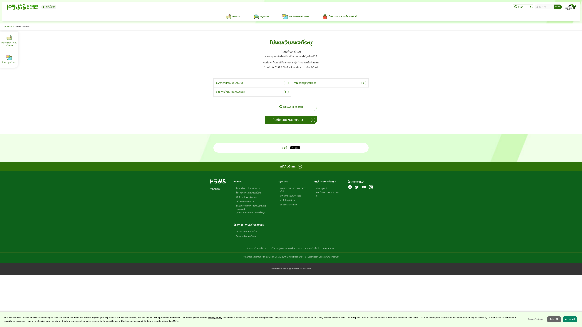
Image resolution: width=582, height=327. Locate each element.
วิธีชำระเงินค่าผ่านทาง (246, 197)
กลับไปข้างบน (288, 166)
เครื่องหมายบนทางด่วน (290, 196)
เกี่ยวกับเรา (328, 248)
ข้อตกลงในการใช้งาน (257, 248)
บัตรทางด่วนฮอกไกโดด (247, 231)
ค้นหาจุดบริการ (323, 188)
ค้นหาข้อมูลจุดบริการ (305, 83)
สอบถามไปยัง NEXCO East (230, 92)
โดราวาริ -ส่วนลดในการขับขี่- (249, 225)
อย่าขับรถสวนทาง (288, 204)
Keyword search (293, 106)
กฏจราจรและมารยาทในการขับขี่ (293, 190)
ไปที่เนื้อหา (50, 7)
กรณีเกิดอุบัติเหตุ (287, 200)
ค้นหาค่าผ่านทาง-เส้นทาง (229, 83)
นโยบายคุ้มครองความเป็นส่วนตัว (286, 248)
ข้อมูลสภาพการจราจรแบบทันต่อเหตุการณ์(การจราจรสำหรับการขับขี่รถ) (251, 209)
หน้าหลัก (8, 27)
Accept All (570, 319)
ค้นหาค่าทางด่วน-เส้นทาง (248, 188)
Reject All (554, 319)
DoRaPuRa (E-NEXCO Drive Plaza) (284, 257)
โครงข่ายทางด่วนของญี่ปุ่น (248, 193)
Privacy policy (215, 317)
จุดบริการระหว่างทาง (325, 181)
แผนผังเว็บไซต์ (312, 248)
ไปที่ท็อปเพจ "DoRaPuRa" (288, 119)
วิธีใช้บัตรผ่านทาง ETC (246, 201)
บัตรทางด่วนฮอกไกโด (246, 236)
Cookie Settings (535, 319)
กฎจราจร (283, 181)
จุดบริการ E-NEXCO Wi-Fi (327, 194)
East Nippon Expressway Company (322, 257)
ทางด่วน (238, 181)
